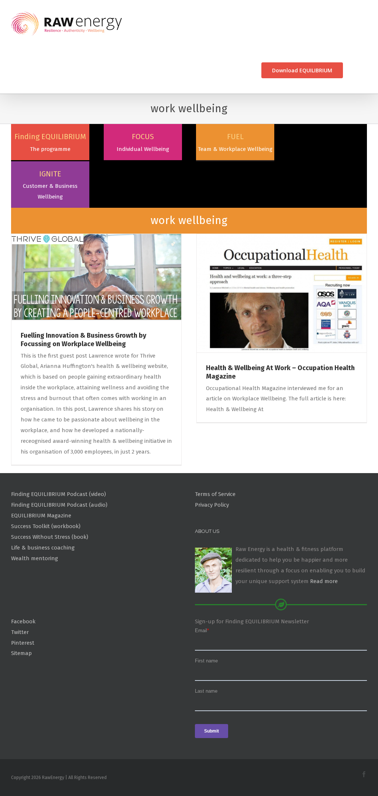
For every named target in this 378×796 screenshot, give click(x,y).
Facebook (23, 621)
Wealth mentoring (34, 558)
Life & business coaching (43, 547)
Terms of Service (215, 494)
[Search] (355, 70)
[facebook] (364, 774)
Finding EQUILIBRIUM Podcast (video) (58, 494)
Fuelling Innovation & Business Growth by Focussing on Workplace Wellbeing (83, 339)
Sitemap (21, 653)
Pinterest (22, 643)
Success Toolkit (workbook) (45, 526)
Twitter (20, 632)
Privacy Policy (212, 505)
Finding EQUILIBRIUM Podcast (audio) (59, 505)
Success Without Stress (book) (49, 537)
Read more (324, 581)
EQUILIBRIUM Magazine (41, 515)
